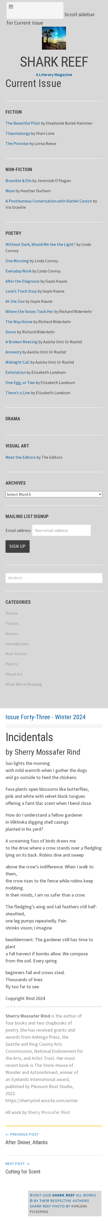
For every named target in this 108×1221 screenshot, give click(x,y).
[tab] (35, 10)
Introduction (17, 643)
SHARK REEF (54, 62)
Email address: (19, 530)
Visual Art (14, 674)
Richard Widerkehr (75, 311)
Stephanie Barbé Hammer (69, 123)
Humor (12, 633)
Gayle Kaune (56, 281)
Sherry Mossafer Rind (49, 1112)
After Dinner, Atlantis (27, 1139)
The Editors (51, 457)
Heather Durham (35, 190)
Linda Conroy (46, 260)
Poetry (12, 663)
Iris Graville (16, 207)
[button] (54, 34)
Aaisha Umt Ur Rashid (62, 341)
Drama (12, 613)
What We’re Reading (24, 684)
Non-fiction (16, 653)
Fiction (12, 623)
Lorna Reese (45, 143)
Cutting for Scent (23, 1168)
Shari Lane (45, 133)
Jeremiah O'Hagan (54, 180)
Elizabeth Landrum (48, 372)
